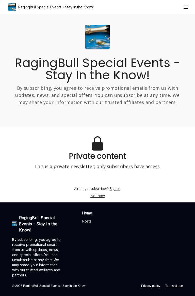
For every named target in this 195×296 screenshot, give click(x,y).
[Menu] (186, 6)
